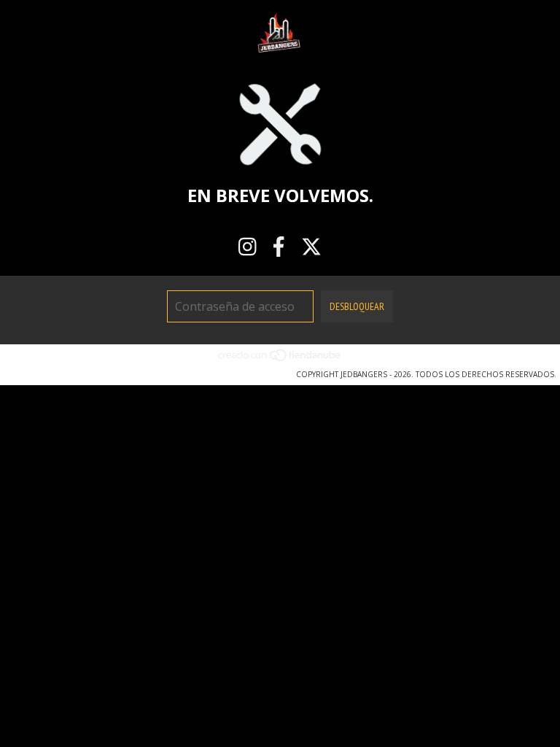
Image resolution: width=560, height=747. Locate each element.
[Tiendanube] (280, 360)
